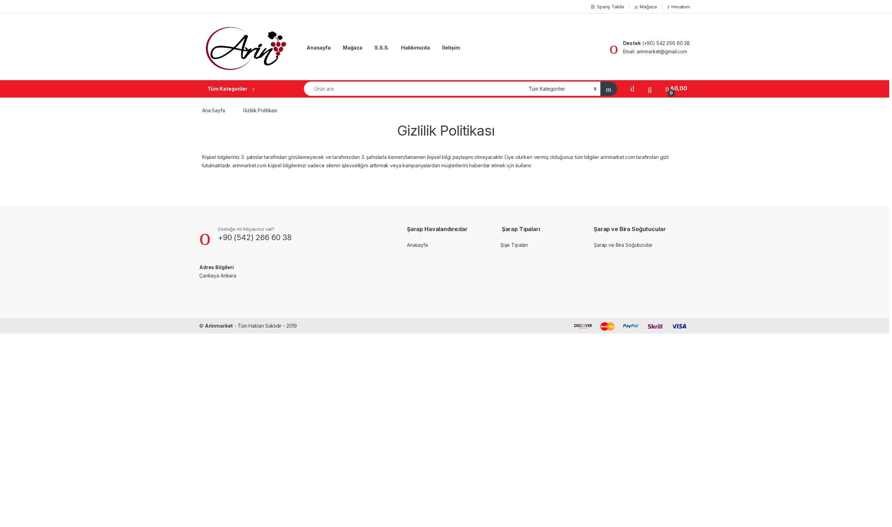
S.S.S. (382, 48)
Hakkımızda (415, 48)
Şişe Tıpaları (514, 245)
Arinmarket (219, 326)
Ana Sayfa (213, 110)
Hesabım (680, 6)
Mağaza (648, 6)
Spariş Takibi (610, 6)
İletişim (451, 48)
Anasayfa (319, 48)
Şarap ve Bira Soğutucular (623, 245)
